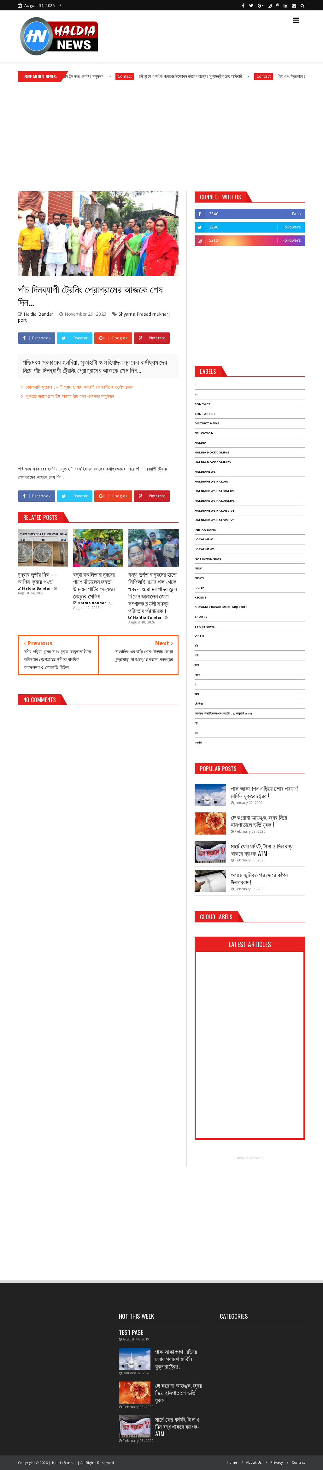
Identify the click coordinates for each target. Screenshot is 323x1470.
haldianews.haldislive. (215, 520)
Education (204, 433)
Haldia (200, 442)
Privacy (276, 1462)
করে (197, 665)
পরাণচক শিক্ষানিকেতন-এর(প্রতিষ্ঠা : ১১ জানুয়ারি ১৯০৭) (223, 713)
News (199, 578)
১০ (196, 394)
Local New (204, 539)
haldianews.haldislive (214, 510)
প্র (196, 723)
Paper (199, 588)
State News (205, 626)
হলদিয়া (198, 742)
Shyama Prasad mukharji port (221, 607)
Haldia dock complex (213, 462)
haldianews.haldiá (211, 481)
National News (208, 558)
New (198, 568)
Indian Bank (205, 530)
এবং (197, 655)
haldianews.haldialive (214, 491)
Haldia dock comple (212, 452)
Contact (97, 76)
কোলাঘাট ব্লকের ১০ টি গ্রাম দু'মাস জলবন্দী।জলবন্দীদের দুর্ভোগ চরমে (79, 387)
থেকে (197, 675)
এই (196, 646)
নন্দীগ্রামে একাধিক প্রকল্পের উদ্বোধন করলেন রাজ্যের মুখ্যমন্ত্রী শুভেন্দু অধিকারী (163, 76)
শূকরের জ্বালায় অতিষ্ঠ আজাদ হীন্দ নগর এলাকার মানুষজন (70, 396)
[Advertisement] (161, 134)
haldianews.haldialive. (215, 501)
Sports (201, 617)
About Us (254, 1462)
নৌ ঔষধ (199, 704)
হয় (196, 733)
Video (199, 636)
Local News (204, 549)
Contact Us (205, 414)
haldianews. (205, 472)
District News (207, 423)
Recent (201, 597)
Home (232, 1462)
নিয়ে (197, 694)
